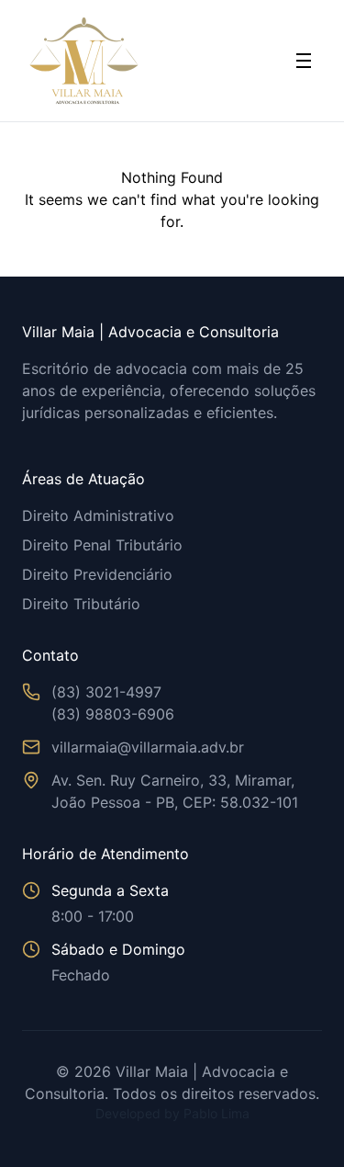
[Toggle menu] (303, 60)
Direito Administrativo (98, 515)
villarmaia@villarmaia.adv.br (147, 747)
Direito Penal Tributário (102, 545)
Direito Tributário (81, 604)
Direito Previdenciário (97, 574)
